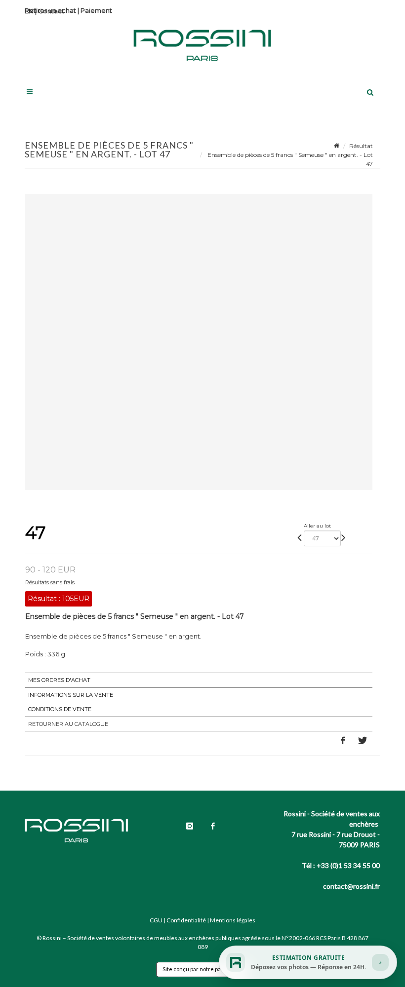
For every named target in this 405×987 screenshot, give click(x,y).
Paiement (96, 10)
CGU (156, 920)
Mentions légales (232, 920)
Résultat (361, 146)
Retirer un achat (50, 10)
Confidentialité (186, 920)
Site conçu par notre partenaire (202, 969)
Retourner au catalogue (68, 724)
